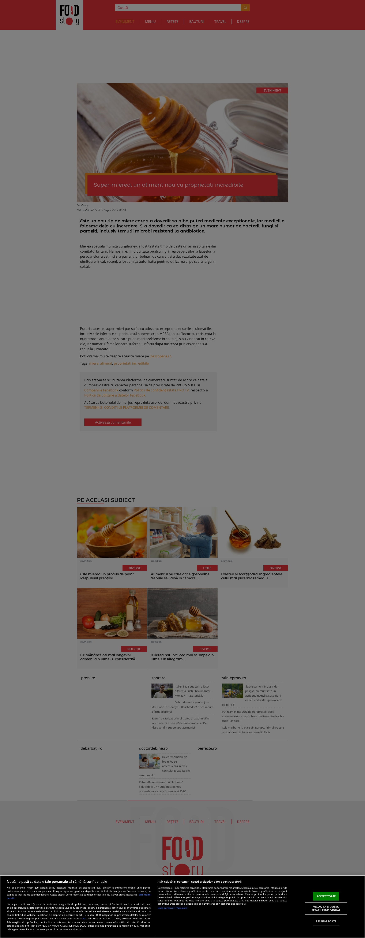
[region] (182, 906)
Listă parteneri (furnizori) (172, 907)
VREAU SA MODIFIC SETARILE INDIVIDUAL (326, 908)
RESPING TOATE (326, 921)
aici (84, 918)
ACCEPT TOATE (326, 896)
